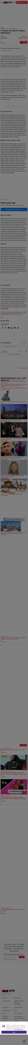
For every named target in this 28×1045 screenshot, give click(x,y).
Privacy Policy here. (19, 1029)
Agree (14, 1032)
